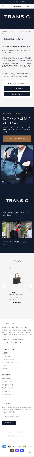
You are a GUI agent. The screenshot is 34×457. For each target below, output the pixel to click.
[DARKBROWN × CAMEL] (16, 302)
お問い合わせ (6, 365)
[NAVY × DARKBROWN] (18, 302)
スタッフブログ (7, 397)
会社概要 (5, 353)
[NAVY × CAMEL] (19, 302)
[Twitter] (7, 343)
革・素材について (7, 385)
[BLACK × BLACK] (13, 302)
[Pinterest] (16, 343)
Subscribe (9, 422)
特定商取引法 (6, 356)
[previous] (4, 286)
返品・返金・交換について (10, 362)
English (20, 431)
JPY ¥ (11, 431)
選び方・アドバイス (8, 388)
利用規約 (5, 368)
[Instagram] (11, 343)
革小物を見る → (17, 94)
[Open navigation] (3, 6)
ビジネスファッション (8, 394)
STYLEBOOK (6, 378)
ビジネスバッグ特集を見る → (17, 138)
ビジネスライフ (7, 391)
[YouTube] (20, 343)
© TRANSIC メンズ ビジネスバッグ (17, 435)
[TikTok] (24, 343)
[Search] (28, 6)
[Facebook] (3, 343)
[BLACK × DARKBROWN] (15, 302)
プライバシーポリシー (8, 359)
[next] (30, 286)
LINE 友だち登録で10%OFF (17, 1)
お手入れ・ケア (7, 382)
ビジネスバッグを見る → (17, 88)
